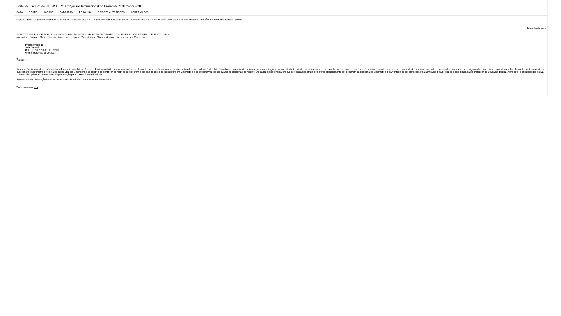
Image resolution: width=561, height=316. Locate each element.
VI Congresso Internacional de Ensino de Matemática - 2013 (121, 19)
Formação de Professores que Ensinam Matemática (183, 19)
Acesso (49, 12)
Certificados (140, 12)
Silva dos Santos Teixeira (227, 19)
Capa (19, 12)
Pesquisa (85, 12)
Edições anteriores (111, 12)
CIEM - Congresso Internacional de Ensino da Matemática (55, 19)
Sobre (33, 12)
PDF (36, 87)
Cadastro (66, 12)
